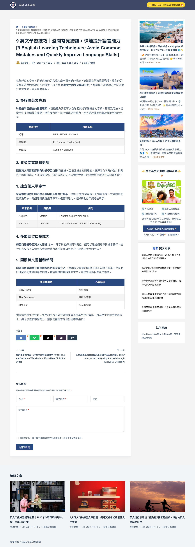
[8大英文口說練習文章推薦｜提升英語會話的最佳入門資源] (97, 496)
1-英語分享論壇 (88, 63)
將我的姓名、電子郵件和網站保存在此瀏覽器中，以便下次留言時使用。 (51, 437)
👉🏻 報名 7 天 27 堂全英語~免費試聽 (164, 4)
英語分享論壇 (27, 5)
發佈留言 (24, 447)
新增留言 (23, 409)
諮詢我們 (173, 234)
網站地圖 (167, 334)
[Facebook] (22, 337)
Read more (154, 62)
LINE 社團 (160, 234)
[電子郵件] (61, 337)
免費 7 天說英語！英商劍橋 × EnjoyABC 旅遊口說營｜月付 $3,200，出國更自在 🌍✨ (161, 48)
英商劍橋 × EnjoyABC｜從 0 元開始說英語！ (160, 142)
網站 (95, 399)
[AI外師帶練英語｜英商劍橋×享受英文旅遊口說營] (162, 78)
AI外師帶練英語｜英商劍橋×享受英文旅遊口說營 (161, 94)
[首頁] (17, 27)
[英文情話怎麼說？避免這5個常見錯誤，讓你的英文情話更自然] (157, 496)
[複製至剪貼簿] (72, 337)
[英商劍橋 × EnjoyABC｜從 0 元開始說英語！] (162, 125)
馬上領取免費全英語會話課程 (160, 228)
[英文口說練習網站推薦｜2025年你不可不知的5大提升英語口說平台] (37, 496)
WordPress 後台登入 (151, 334)
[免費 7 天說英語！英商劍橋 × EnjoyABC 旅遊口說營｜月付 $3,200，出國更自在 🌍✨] (162, 32)
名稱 (21, 399)
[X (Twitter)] (49, 337)
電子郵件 (61, 399)
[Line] (36, 337)
